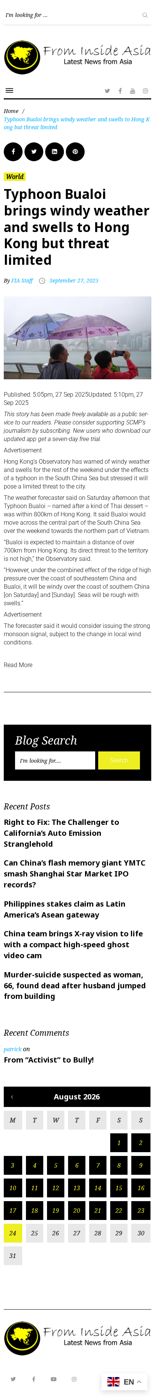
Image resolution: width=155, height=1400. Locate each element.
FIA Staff (22, 280)
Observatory (55, 461)
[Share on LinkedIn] (54, 151)
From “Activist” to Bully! (49, 1060)
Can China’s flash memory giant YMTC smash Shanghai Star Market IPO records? (75, 874)
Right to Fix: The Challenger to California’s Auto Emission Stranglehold (61, 833)
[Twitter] (107, 90)
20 (76, 1210)
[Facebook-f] (33, 1379)
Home (11, 111)
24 (12, 1233)
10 (12, 1188)
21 (97, 1210)
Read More (18, 665)
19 (55, 1210)
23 (141, 1210)
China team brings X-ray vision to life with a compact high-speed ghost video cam (73, 944)
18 (34, 1210)
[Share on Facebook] (13, 151)
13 (76, 1188)
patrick (12, 1049)
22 (118, 1210)
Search (119, 760)
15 (118, 1188)
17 (12, 1210)
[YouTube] (132, 90)
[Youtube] (53, 1379)
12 (55, 1188)
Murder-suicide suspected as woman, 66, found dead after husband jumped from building (75, 985)
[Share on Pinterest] (75, 151)
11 (34, 1188)
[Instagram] (145, 90)
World (14, 177)
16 (141, 1188)
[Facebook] (120, 90)
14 (97, 1188)
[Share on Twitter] (33, 151)
